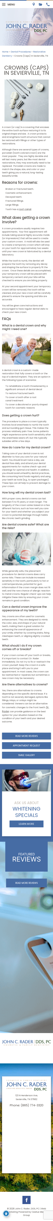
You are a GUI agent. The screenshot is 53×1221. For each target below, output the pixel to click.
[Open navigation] (3, 4)
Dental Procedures (21, 51)
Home (5, 51)
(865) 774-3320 (32, 1105)
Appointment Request (26, 745)
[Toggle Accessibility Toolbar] (6, 1213)
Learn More (26, 824)
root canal (25, 209)
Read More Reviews (26, 736)
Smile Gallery (26, 755)
